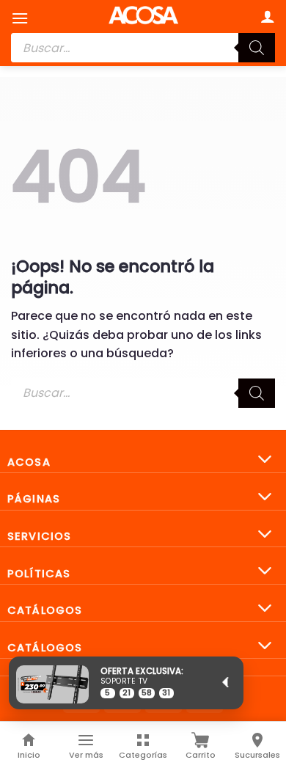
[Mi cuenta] (267, 16)
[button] (20, 18)
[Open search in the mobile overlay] (143, 47)
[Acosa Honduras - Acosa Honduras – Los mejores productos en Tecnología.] (143, 14)
